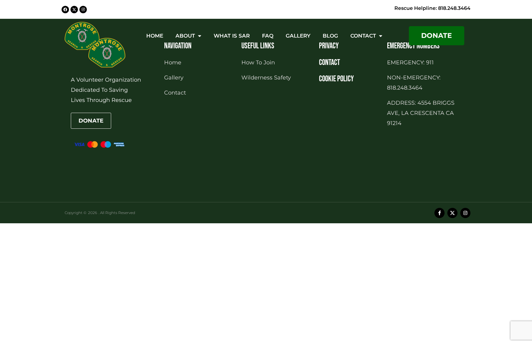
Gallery (298, 36)
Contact (363, 36)
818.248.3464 (454, 8)
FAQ (267, 36)
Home (154, 36)
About (185, 36)
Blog (330, 36)
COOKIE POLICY (336, 79)
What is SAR (232, 36)
